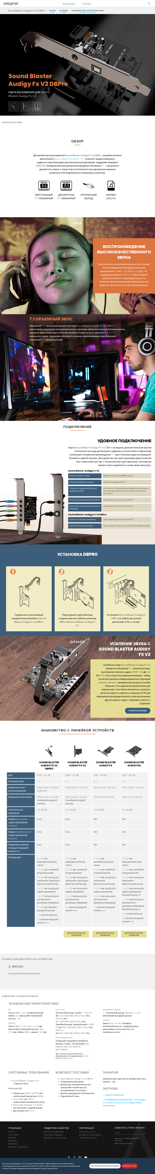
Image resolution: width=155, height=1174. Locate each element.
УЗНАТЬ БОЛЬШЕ (138, 710)
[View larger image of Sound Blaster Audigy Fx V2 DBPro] (13, 106)
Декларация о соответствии (55, 1138)
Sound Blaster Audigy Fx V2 (69, 158)
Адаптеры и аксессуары (17, 1147)
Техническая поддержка (53, 1135)
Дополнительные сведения (76, 934)
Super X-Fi (12, 1132)
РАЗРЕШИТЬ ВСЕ (129, 1166)
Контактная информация (54, 1132)
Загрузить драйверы (114, 1095)
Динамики (12, 1138)
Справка (86, 3)
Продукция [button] (69, 3)
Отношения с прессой (88, 1138)
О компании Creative (87, 1132)
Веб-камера (13, 1144)
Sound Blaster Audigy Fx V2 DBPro (49, 765)
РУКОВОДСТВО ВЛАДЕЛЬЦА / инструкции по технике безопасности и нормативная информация (124, 1103)
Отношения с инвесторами (90, 1135)
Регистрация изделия (123, 1143)
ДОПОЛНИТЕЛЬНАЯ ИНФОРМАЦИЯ (104, 1166)
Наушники (12, 1141)
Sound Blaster (13, 1135)
